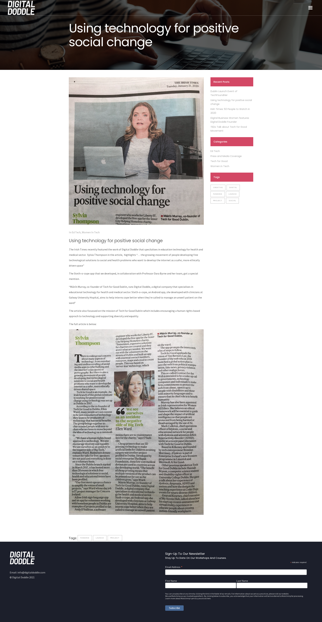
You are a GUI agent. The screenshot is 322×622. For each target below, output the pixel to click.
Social (232, 200)
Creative (218, 187)
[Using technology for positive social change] (136, 151)
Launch (100, 538)
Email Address (173, 567)
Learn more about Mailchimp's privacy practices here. (188, 598)
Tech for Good (219, 161)
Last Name (242, 580)
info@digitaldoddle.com (31, 572)
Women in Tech (91, 232)
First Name (171, 580)
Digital (233, 187)
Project (114, 538)
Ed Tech (76, 232)
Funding (84, 538)
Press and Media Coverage (226, 156)
